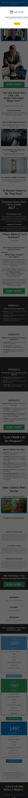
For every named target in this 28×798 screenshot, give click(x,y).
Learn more (17, 23)
